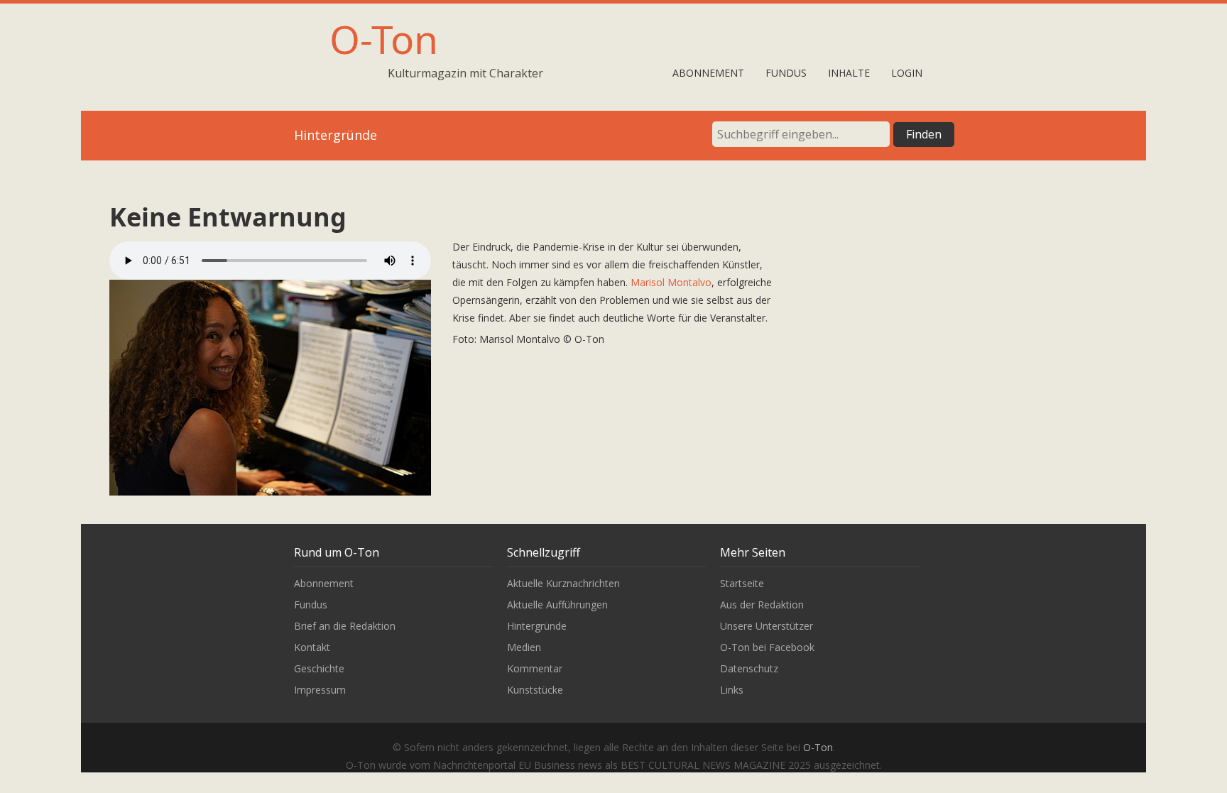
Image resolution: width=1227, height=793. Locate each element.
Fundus (786, 73)
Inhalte (849, 73)
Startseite (742, 583)
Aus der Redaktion (762, 604)
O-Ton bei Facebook (767, 647)
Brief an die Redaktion (345, 626)
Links (731, 689)
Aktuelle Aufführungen (557, 604)
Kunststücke (535, 689)
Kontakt (312, 647)
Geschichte (319, 668)
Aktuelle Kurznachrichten (563, 583)
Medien (524, 647)
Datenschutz (749, 668)
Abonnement (708, 73)
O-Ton (383, 38)
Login (906, 73)
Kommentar (534, 668)
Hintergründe (537, 626)
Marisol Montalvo (671, 282)
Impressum (320, 689)
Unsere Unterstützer (766, 626)
